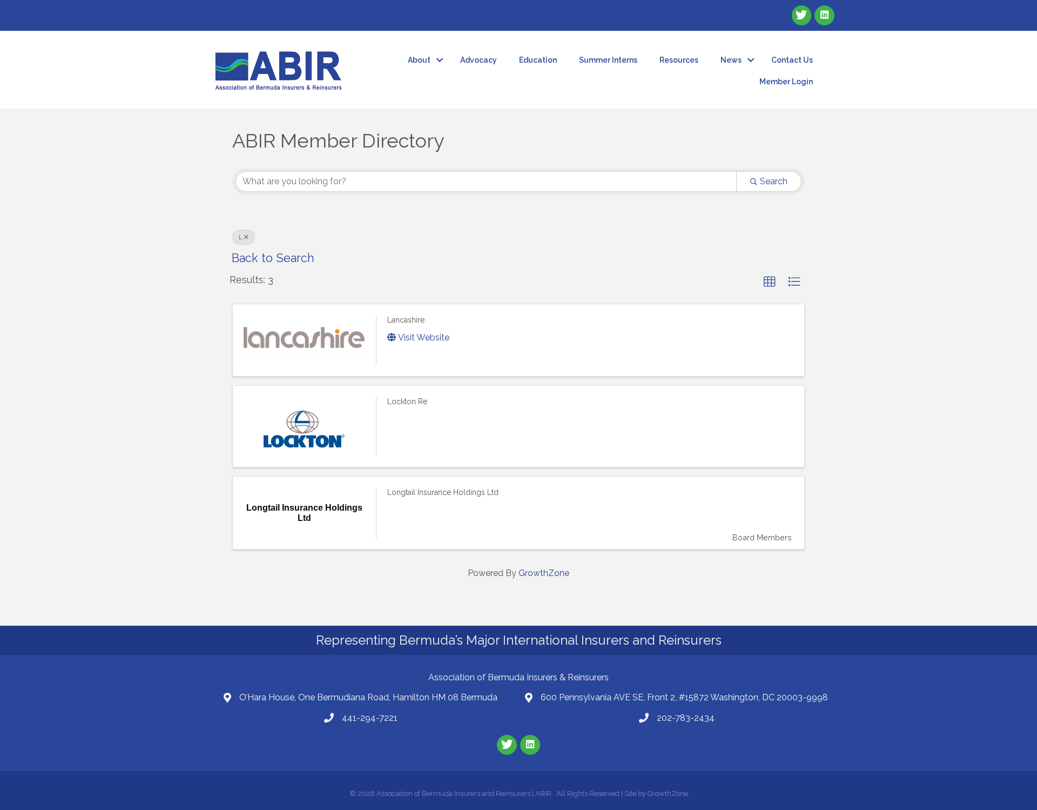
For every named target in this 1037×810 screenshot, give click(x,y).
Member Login (786, 81)
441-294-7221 (370, 718)
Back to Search (273, 258)
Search (773, 181)
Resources (678, 60)
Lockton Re (407, 401)
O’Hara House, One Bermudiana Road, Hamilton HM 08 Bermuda (368, 697)
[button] (769, 282)
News (731, 60)
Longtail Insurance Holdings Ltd (443, 492)
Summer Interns (608, 60)
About (419, 60)
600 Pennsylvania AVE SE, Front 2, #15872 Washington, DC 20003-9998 (684, 697)
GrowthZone (543, 573)
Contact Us (792, 60)
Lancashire (406, 320)
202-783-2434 (686, 718)
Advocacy (478, 60)
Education (538, 60)
